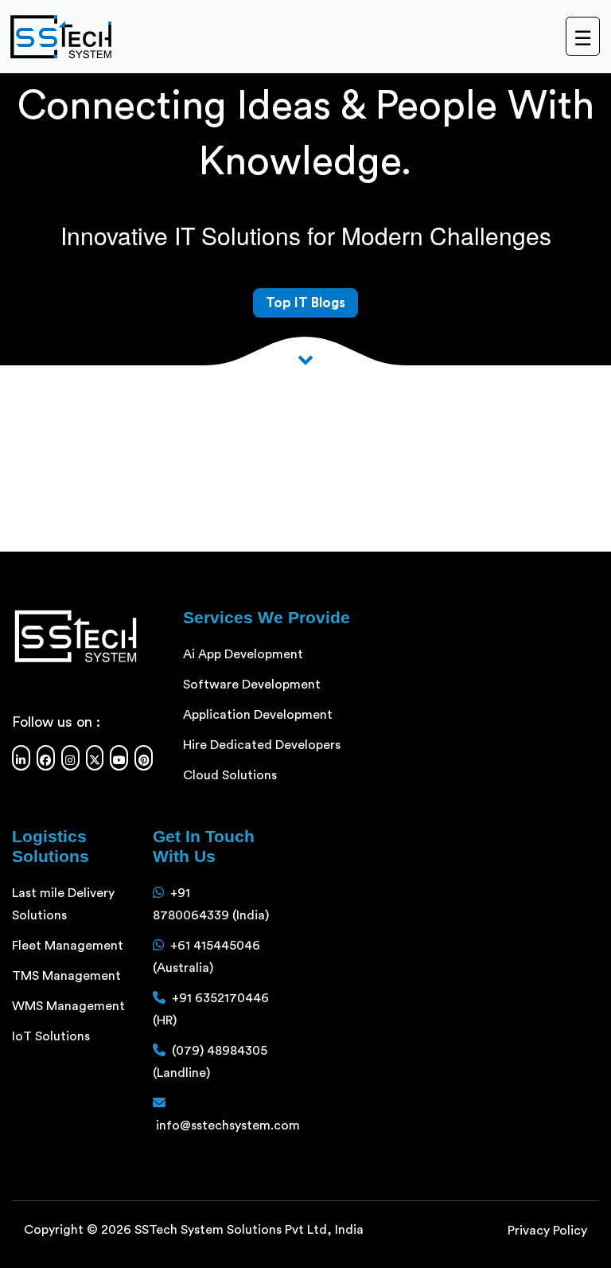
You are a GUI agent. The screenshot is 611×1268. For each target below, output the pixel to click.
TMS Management (66, 976)
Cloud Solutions (230, 775)
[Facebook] (46, 758)
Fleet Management (67, 945)
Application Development (258, 714)
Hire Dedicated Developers (262, 745)
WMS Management (68, 1006)
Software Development (252, 684)
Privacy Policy (547, 1230)
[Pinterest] (143, 758)
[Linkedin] (21, 758)
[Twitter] (95, 758)
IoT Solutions (51, 1036)
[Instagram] (70, 758)
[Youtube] (119, 758)
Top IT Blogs (305, 303)
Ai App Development (243, 654)
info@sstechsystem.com (228, 1125)
